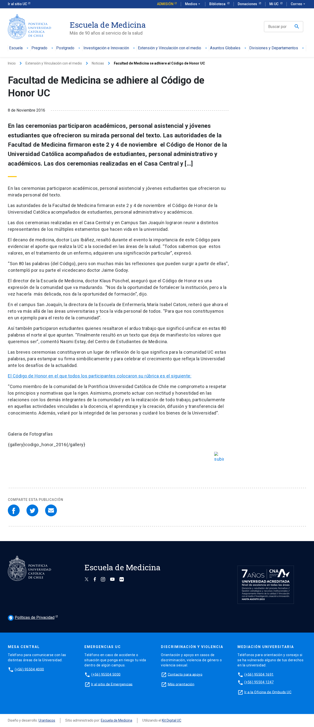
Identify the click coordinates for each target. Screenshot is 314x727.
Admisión (165, 4)
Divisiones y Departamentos (273, 48)
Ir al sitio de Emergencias (112, 684)
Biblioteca (217, 4)
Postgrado (65, 48)
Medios (193, 4)
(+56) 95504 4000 (29, 669)
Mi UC (274, 4)
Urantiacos (47, 720)
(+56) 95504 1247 (259, 682)
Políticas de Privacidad (31, 617)
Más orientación (181, 684)
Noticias (98, 63)
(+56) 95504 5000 (106, 674)
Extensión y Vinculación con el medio (169, 48)
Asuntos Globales (225, 48)
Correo (298, 4)
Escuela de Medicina (116, 720)
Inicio (12, 63)
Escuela (16, 48)
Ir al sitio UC (17, 4)
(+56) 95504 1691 (259, 674)
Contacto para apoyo (185, 674)
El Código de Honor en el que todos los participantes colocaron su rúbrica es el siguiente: (99, 375)
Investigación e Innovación (106, 48)
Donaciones (248, 4)
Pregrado (39, 48)
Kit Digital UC (171, 720)
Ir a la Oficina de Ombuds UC (267, 692)
